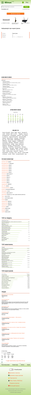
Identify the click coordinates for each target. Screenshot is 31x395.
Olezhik (4, 138)
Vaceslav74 (24, 132)
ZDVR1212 (12, 149)
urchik (23, 139)
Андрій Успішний (5, 276)
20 (15, 120)
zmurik (9, 154)
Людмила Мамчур (6, 145)
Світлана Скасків (5, 279)
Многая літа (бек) (6, 230)
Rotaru (25, 148)
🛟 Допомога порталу (14, 372)
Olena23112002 (16, 145)
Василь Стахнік (5, 283)
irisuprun (24, 146)
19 (13, 120)
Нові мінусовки (5, 364)
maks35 (19, 135)
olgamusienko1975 (13, 136)
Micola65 (12, 148)
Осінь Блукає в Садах (7, 225)
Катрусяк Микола (5, 287)
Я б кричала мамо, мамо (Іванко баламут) (12, 221)
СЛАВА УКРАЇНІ (5, 234)
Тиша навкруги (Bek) (7, 100)
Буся (3, 236)
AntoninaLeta (17, 146)
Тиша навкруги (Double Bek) (9, 98)
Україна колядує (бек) (7, 267)
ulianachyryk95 (22, 136)
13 (15, 118)
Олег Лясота (18, 152)
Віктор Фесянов (5, 282)
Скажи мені (4, 232)
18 (10, 120)
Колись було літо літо (7, 262)
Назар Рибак (4, 274)
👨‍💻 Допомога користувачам (15, 375)
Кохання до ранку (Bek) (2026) (10, 85)
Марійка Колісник (23, 133)
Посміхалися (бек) (6, 228)
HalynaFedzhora (6, 144)
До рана (3, 223)
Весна (3, 240)
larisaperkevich (5, 135)
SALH (13, 154)
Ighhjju (12, 144)
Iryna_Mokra (25, 135)
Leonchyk (11, 152)
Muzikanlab (22, 138)
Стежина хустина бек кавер (9, 94)
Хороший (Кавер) (7, 105)
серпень (15, 112)
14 (17, 118)
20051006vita (17, 139)
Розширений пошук (26, 9)
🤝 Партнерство (12, 378)
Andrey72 (16, 151)
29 (13, 116)
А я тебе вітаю (5, 238)
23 (22, 120)
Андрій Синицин (19, 148)
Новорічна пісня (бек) (7, 264)
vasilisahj (16, 138)
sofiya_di (21, 151)
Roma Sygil (14, 132)
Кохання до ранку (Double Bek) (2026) (11, 82)
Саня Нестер (4, 286)
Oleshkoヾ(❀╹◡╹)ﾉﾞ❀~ (12, 133)
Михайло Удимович (13, 142)
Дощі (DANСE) (5, 258)
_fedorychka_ (5, 148)
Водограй (4, 250)
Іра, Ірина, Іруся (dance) (7, 248)
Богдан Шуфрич (12, 141)
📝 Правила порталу (13, 383)
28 (10, 116)
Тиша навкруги (6, 102)
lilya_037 (4, 139)
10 (8, 118)
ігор (25, 154)
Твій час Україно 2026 (8, 89)
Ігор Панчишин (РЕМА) (6, 280)
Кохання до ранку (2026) (8, 87)
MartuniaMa (10, 139)
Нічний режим (18, 369)
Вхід (27, 2)
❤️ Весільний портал (13, 385)
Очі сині (3, 254)
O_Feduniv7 (5, 136)
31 (17, 116)
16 (22, 118)
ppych (19, 132)
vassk (3, 133)
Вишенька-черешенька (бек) (8, 252)
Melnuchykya (10, 138)
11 (10, 118)
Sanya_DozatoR (6, 132)
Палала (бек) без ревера (7, 260)
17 (8, 120)
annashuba (4, 142)
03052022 (4, 141)
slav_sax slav (19, 149)
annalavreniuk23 (20, 154)
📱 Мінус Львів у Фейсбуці (15, 380)
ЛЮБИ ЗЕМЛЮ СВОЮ (7, 92)
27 (8, 116)
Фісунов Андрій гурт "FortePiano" (8, 277)
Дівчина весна (5, 256)
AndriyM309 (13, 135)
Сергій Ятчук (5, 149)
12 (13, 118)
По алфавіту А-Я (4, 9)
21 (17, 120)
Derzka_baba (9, 151)
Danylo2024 (5, 152)
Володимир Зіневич (6, 284)
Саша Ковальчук (19, 144)
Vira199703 (10, 146)
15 (20, 118)
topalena (22, 142)
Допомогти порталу (15, 13)
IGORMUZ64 (20, 141)
